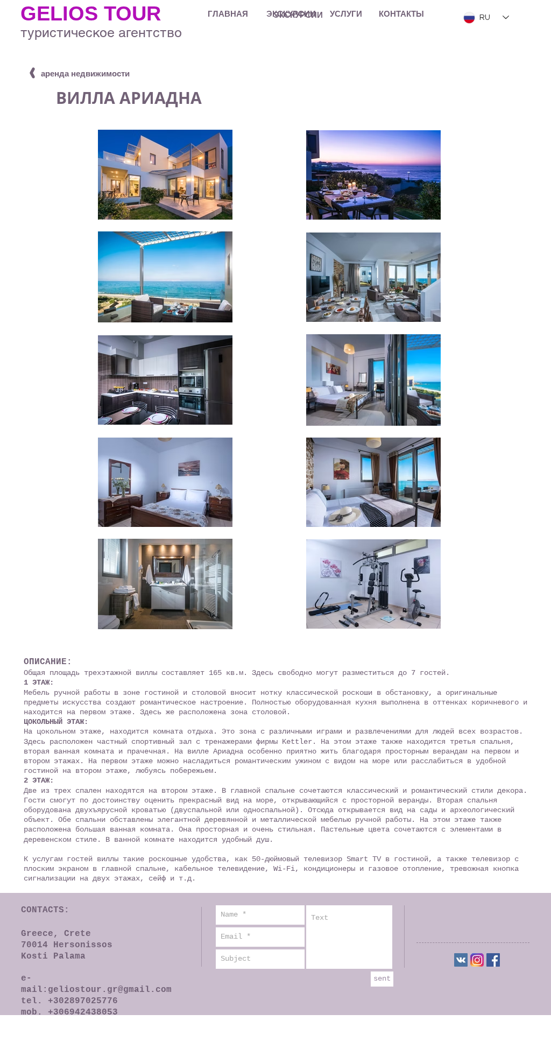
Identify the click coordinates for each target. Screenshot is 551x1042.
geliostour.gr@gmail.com (110, 990)
